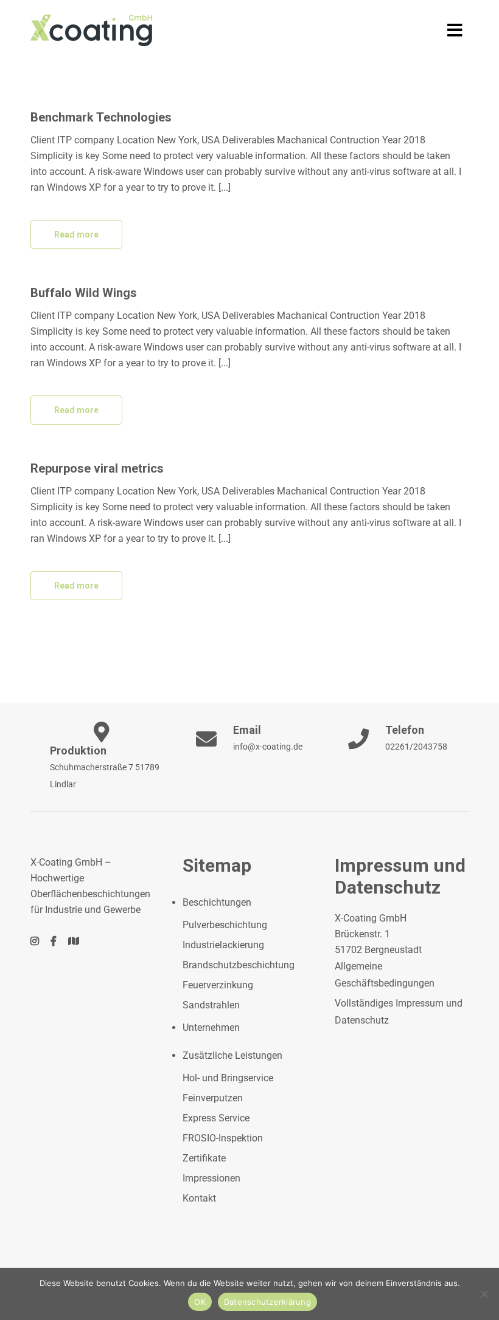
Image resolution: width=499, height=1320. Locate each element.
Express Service (216, 1118)
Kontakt (199, 1198)
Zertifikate (204, 1158)
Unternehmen (211, 1027)
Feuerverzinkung (218, 985)
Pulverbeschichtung (225, 925)
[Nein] (484, 1294)
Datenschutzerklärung (267, 1302)
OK (200, 1302)
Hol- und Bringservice (228, 1078)
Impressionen (211, 1178)
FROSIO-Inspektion (223, 1138)
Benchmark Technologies (101, 117)
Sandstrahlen (211, 1005)
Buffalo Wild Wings (83, 293)
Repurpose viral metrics (97, 468)
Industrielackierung (223, 945)
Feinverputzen (213, 1098)
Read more (76, 234)
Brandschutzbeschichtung (239, 965)
